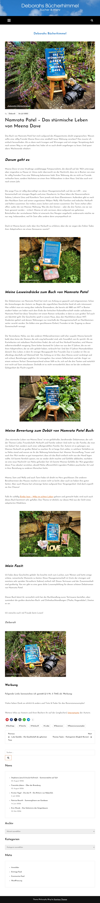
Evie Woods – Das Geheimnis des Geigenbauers (29, 808)
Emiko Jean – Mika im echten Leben (36, 497)
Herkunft (35, 726)
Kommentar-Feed (17, 876)
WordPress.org (16, 881)
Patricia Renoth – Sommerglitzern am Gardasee (29, 800)
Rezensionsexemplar (77, 726)
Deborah (12, 114)
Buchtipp (10, 726)
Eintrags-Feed (16, 872)
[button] (7, 719)
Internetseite (73, 713)
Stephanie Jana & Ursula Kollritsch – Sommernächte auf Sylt (34, 778)
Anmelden (15, 867)
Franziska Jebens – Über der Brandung (25, 785)
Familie (23, 726)
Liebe (47, 726)
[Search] (8, 757)
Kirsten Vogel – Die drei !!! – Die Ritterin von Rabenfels (32, 793)
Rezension (59, 726)
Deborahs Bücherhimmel (50, 33)
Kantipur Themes (60, 899)
